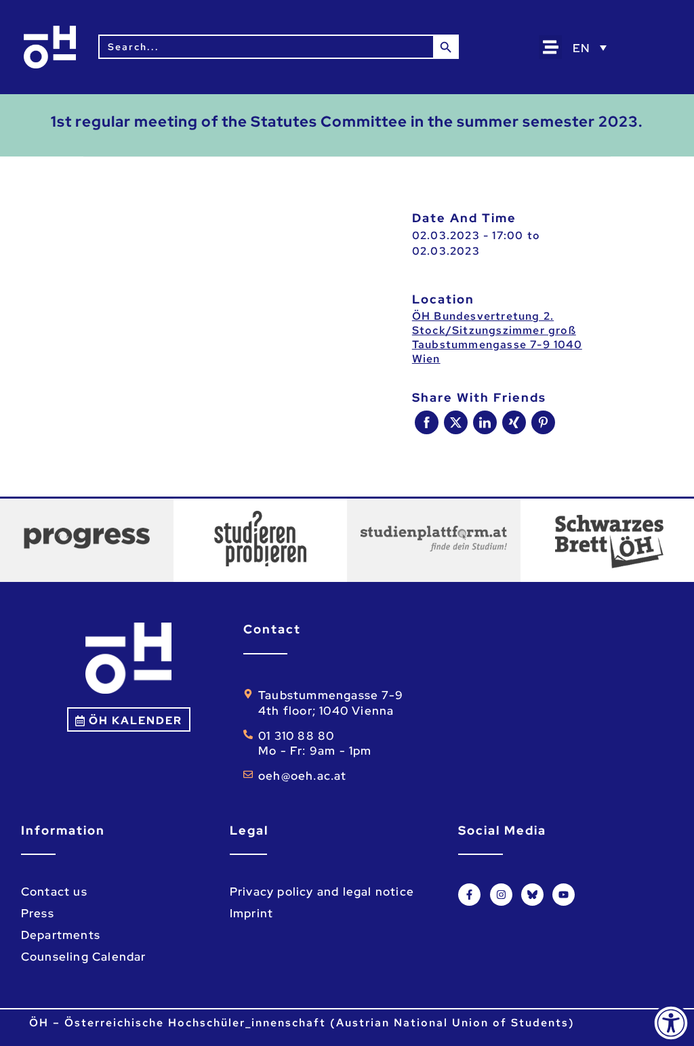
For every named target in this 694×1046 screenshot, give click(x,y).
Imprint (251, 913)
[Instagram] (501, 894)
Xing (514, 422)
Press (37, 913)
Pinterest (543, 422)
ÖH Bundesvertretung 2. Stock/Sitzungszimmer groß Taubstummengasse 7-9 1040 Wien (497, 337)
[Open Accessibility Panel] (671, 1023)
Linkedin (485, 422)
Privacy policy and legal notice (322, 891)
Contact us (54, 891)
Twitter (456, 422)
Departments (60, 934)
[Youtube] (563, 894)
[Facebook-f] (469, 894)
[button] (551, 47)
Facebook (426, 422)
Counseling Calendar (83, 956)
